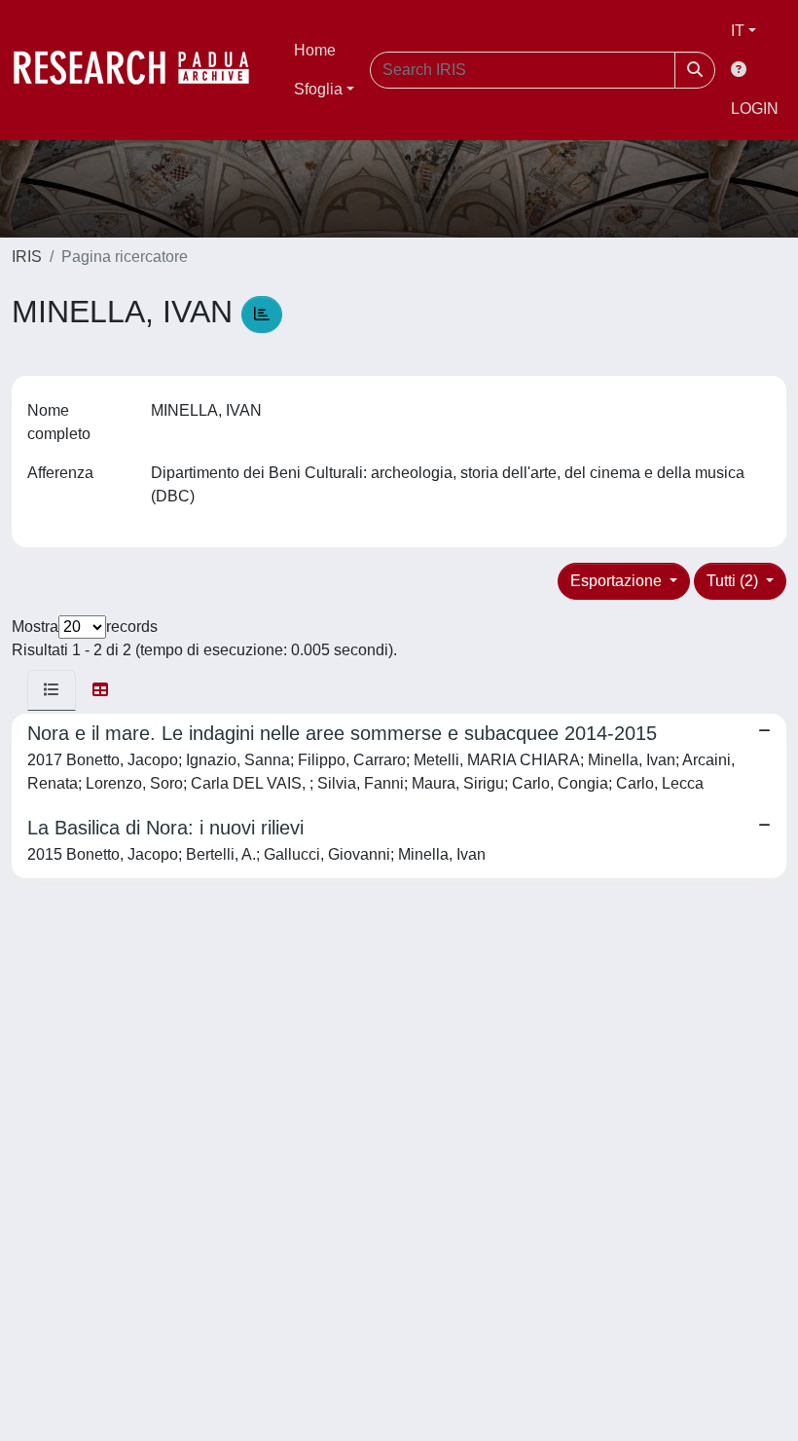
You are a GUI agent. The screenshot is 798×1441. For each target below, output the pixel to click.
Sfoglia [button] (318, 89)
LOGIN (755, 108)
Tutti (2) (734, 581)
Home (315, 50)
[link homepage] (141, 70)
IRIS (27, 256)
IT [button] (737, 30)
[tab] (51, 690)
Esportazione (618, 581)
